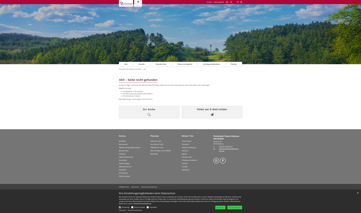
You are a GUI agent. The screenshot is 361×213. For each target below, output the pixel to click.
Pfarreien (154, 136)
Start (126, 64)
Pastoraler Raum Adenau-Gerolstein (130, 69)
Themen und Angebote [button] (184, 64)
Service (122, 136)
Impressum (122, 210)
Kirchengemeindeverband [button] (211, 64)
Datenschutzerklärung (142, 204)
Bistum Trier (187, 136)
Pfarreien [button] (234, 64)
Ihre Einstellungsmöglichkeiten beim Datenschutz (147, 193)
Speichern (220, 207)
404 (145, 69)
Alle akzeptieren (234, 207)
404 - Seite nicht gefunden (138, 80)
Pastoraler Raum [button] (161, 64)
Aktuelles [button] (142, 64)
